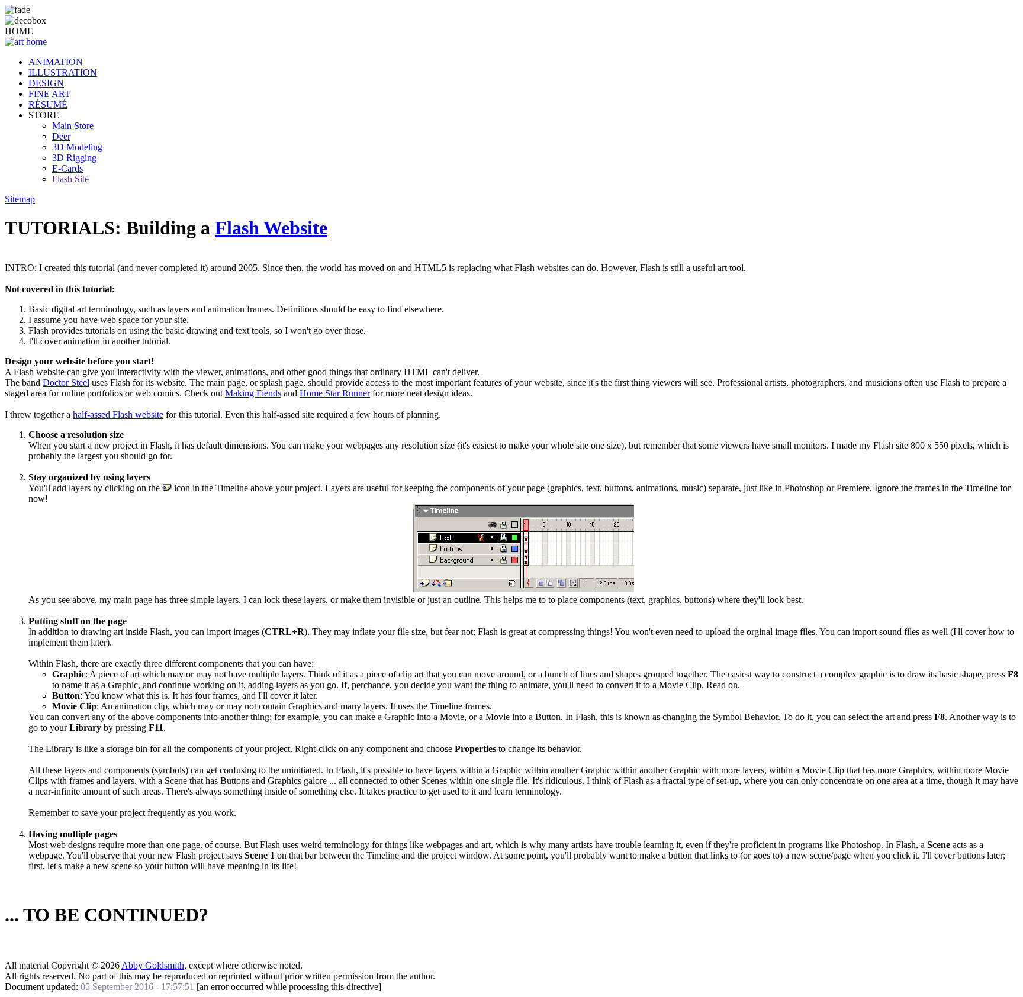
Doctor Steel (66, 382)
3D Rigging (74, 158)
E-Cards (67, 168)
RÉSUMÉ (47, 104)
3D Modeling (77, 147)
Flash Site (70, 179)
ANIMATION (55, 62)
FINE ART (49, 94)
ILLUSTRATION (62, 72)
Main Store (73, 126)
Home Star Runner (335, 393)
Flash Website (271, 227)
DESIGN (46, 83)
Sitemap (20, 199)
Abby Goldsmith (152, 965)
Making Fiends (253, 393)
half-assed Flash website (118, 414)
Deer (61, 136)
